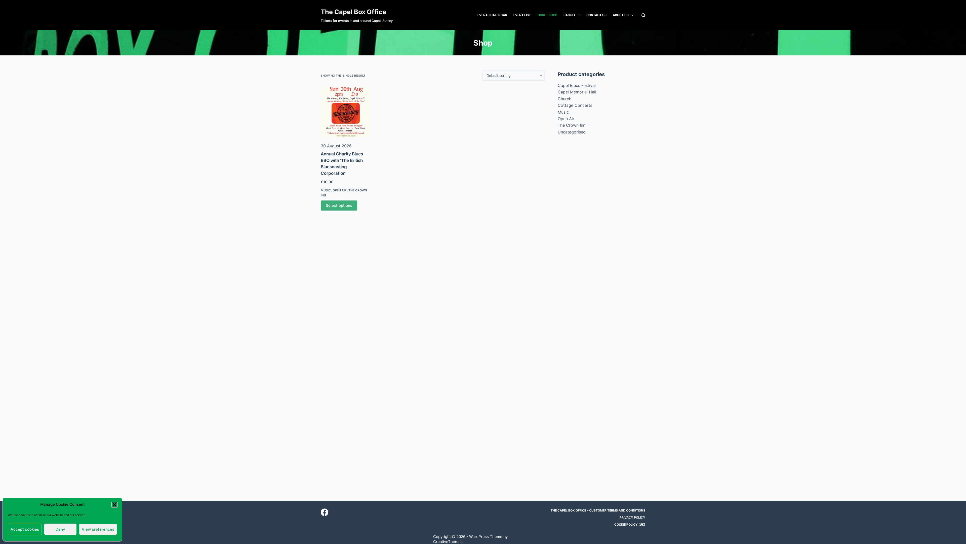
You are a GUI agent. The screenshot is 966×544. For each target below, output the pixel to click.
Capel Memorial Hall (577, 91)
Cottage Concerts (575, 105)
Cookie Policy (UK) (629, 524)
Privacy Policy (632, 517)
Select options (339, 205)
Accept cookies (25, 529)
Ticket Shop (547, 15)
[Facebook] (324, 512)
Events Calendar (492, 15)
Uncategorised (572, 131)
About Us (621, 15)
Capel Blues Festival (577, 85)
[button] (114, 504)
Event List (522, 15)
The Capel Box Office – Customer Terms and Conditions (598, 510)
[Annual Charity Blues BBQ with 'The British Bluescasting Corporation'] (346, 112)
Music (326, 190)
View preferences (98, 529)
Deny (60, 529)
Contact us (596, 15)
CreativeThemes (448, 541)
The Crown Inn (571, 125)
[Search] (643, 15)
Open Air (340, 190)
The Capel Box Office (353, 12)
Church (564, 98)
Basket (570, 15)
